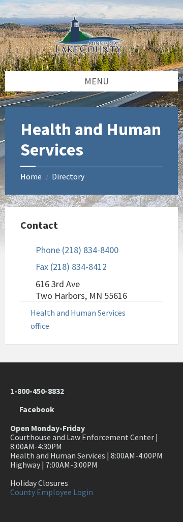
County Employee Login (51, 492)
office (39, 326)
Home (31, 176)
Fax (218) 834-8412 (71, 266)
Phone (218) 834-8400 (77, 250)
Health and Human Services (78, 313)
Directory (68, 176)
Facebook (35, 409)
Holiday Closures (39, 483)
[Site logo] (91, 50)
